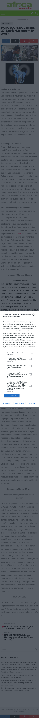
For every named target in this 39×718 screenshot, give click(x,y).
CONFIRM (12, 395)
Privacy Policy (32, 403)
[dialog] (19, 359)
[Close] (35, 315)
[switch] (30, 359)
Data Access (19, 403)
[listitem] (19, 353)
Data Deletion (7, 403)
